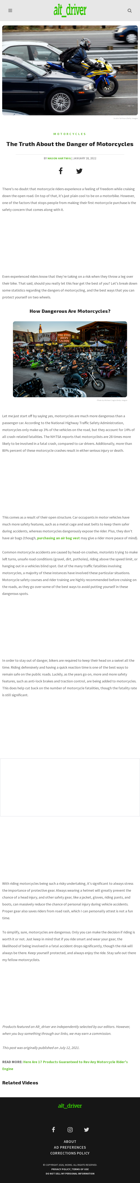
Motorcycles (70, 134)
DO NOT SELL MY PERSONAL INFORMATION (70, 1173)
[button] (10, 10)
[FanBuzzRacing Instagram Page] (70, 1129)
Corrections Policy (70, 1153)
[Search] (130, 10)
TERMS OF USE (80, 1169)
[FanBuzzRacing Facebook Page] (54, 1129)
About (70, 1141)
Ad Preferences (70, 1147)
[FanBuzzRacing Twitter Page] (86, 1129)
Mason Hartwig (59, 158)
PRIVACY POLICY (61, 1169)
